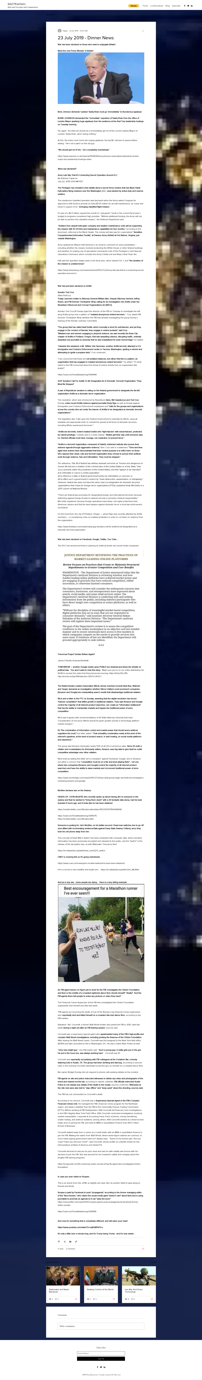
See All (153, 1262)
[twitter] (188, 6)
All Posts (50, 14)
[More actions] (142, 30)
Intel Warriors (16, 4)
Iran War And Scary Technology (133, 1290)
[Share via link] (76, 1241)
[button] (133, 5)
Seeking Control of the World (100, 1289)
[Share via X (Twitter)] (64, 1241)
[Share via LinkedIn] (70, 1241)
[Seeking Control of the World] (101, 1275)
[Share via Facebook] (59, 1241)
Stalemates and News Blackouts (59, 1290)
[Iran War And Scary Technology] (139, 1275)
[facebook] (185, 6)
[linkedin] (192, 6)
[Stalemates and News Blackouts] (63, 1275)
